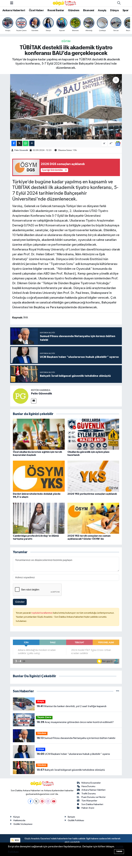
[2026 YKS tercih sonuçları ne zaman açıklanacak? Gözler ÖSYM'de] (93, 518)
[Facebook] (30, 801)
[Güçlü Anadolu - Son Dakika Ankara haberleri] (64, 3)
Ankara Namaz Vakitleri (93, 790)
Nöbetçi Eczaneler (91, 783)
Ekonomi (88, 10)
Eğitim (66, 41)
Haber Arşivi (87, 808)
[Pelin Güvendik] (20, 396)
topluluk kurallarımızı (42, 613)
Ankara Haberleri (13, 10)
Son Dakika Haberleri (92, 804)
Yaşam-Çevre (44, 717)
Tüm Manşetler (89, 800)
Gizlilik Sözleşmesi (22, 824)
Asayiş (102, 10)
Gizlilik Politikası (76, 820)
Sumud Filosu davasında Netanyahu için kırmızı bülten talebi (76, 738)
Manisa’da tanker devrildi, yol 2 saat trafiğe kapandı (71, 706)
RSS (16, 840)
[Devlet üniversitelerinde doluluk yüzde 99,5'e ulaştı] (39, 476)
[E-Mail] (33, 401)
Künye (16, 817)
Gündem (73, 10)
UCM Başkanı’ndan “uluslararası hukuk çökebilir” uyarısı (73, 754)
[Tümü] (117, 691)
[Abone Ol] (118, 143)
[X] (36, 801)
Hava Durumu (88, 786)
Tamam (119, 851)
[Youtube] (53, 801)
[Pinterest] (42, 801)
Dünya (114, 10)
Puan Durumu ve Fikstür (93, 797)
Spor (126, 10)
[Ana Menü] (11, 3)
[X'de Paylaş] (19, 143)
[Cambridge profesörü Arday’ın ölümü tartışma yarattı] (39, 518)
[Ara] (119, 3)
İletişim (71, 817)
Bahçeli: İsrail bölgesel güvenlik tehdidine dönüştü (71, 769)
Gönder (20, 602)
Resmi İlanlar (55, 10)
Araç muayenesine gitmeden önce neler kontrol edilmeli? (75, 722)
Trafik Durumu (88, 793)
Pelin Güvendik (21, 150)
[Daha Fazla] (31, 143)
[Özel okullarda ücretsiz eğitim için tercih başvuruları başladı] (39, 434)
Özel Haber (36, 10)
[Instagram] (48, 801)
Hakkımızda (19, 820)
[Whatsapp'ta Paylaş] (25, 143)
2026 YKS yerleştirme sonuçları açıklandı (92, 494)
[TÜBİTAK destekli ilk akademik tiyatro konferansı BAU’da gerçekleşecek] (66, 106)
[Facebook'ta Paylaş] (13, 143)
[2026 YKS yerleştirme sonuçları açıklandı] (93, 476)
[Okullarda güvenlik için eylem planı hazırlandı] (93, 434)
